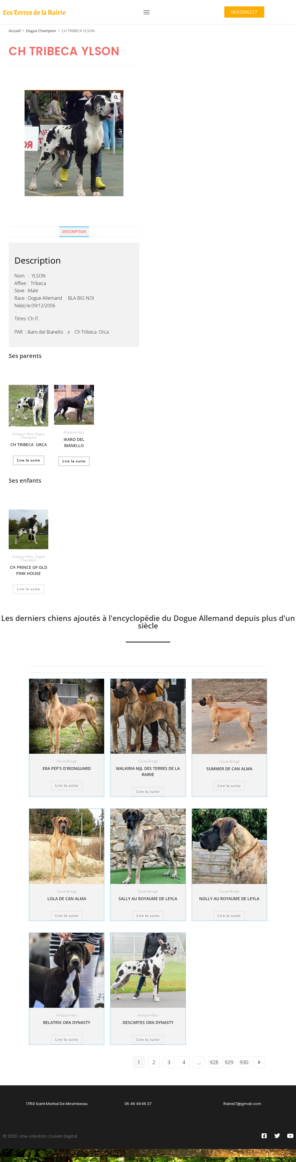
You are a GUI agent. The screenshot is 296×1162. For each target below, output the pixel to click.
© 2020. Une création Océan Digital (40, 1136)
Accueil (15, 30)
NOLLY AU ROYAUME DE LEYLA (229, 898)
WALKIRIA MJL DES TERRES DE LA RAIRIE (148, 771)
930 (244, 1062)
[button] (146, 12)
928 (214, 1062)
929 (229, 1062)
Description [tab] (74, 231)
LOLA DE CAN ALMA (66, 898)
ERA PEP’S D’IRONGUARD (66, 768)
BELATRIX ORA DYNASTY (66, 1022)
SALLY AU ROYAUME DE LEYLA (148, 898)
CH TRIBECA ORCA (28, 444)
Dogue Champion (41, 30)
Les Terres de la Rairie (34, 12)
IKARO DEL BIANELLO (74, 442)
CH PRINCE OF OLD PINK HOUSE (28, 570)
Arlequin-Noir (22, 433)
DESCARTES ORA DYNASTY (148, 1022)
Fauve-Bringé (67, 761)
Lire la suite (28, 460)
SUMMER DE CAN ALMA (229, 768)
